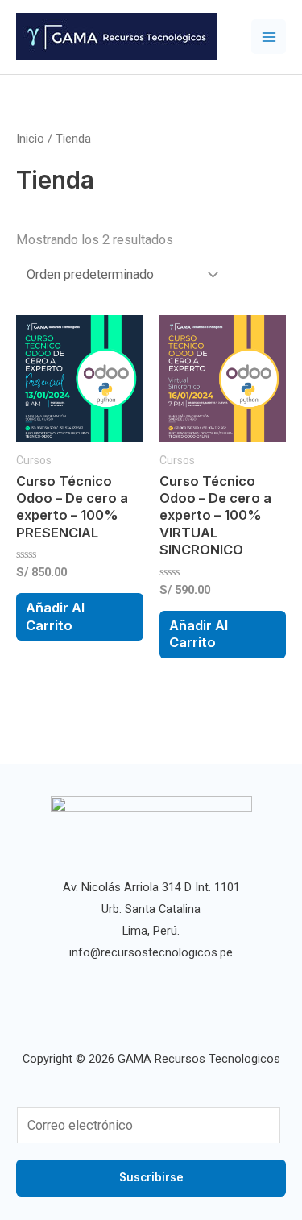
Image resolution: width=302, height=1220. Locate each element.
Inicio (30, 138)
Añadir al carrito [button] (55, 616)
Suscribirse (151, 1177)
